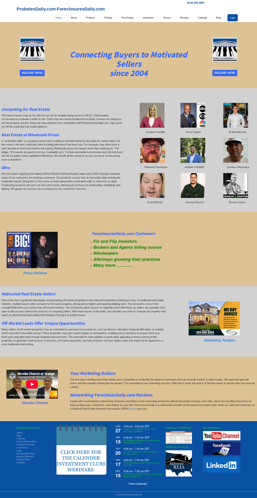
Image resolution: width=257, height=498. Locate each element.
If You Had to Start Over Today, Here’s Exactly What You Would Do (143, 475)
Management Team (26, 453)
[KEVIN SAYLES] (193, 115)
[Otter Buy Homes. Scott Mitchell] (152, 185)
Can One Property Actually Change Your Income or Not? (141, 452)
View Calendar (137, 484)
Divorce (167, 17)
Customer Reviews (26, 444)
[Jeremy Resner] (193, 185)
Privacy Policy (23, 459)
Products (90, 17)
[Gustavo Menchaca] (236, 150)
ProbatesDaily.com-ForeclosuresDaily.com (61, 8)
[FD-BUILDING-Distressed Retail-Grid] (32, 50)
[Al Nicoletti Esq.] (236, 115)
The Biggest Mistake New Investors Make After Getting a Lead (141, 441)
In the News (22, 447)
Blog (218, 17)
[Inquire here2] (32, 73)
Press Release (35, 273)
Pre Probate (128, 17)
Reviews (184, 17)
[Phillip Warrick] (32, 250)
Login (232, 17)
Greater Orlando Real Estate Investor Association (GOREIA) (140, 430)
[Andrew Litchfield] (193, 150)
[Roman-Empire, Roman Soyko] (236, 185)
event (133, 408)
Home (59, 17)
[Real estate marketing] (214, 318)
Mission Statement (25, 456)
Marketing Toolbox (220, 340)
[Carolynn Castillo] (152, 115)
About (74, 17)
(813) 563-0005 (195, 2)
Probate (108, 17)
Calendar (202, 17)
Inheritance (148, 17)
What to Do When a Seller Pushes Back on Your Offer (142, 463)
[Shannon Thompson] (153, 150)
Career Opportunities (27, 441)
